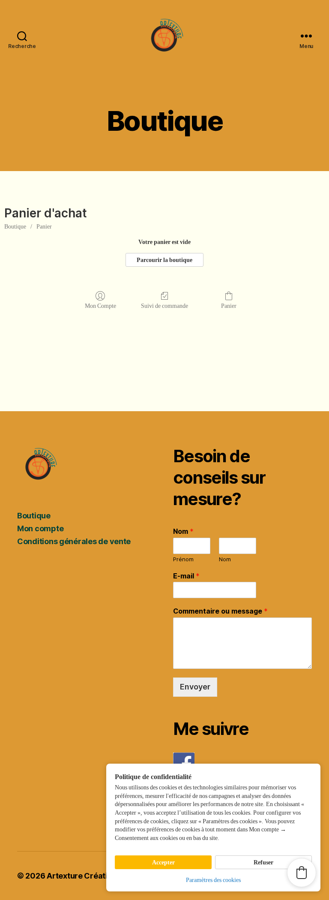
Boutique (15, 226)
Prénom (183, 559)
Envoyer (195, 686)
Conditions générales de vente (74, 541)
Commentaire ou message (220, 611)
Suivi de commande (164, 306)
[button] (301, 872)
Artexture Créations (84, 875)
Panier (44, 226)
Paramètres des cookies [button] (213, 880)
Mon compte (40, 528)
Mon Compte (100, 306)
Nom (183, 531)
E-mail (186, 576)
